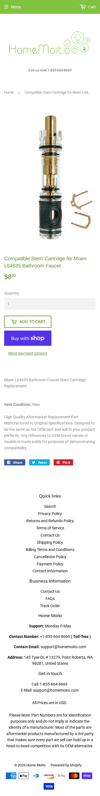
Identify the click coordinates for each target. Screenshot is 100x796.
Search (50, 506)
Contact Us (50, 535)
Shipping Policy (50, 542)
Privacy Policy (50, 513)
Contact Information (50, 571)
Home (9, 92)
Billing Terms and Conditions (50, 549)
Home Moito (36, 765)
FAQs (50, 598)
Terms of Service (50, 528)
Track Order (50, 606)
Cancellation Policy (50, 557)
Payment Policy (50, 564)
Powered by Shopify (66, 765)
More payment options (27, 353)
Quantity (11, 293)
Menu (16, 7)
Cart (92, 7)
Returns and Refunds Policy (50, 521)
